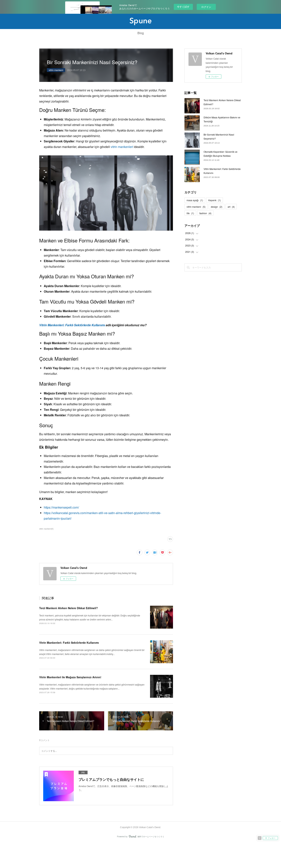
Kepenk (214, 200)
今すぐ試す (183, 6)
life (190, 213)
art (231, 206)
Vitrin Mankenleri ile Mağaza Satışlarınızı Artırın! (70, 677)
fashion (205, 213)
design (216, 206)
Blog (140, 33)
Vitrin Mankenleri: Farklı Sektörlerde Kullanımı (72, 325)
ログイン (206, 7)
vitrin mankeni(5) (46, 528)
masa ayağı (195, 200)
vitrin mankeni (56, 70)
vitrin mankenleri (122, 147)
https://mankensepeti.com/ (61, 507)
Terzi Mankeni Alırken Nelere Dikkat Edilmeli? (68, 608)
